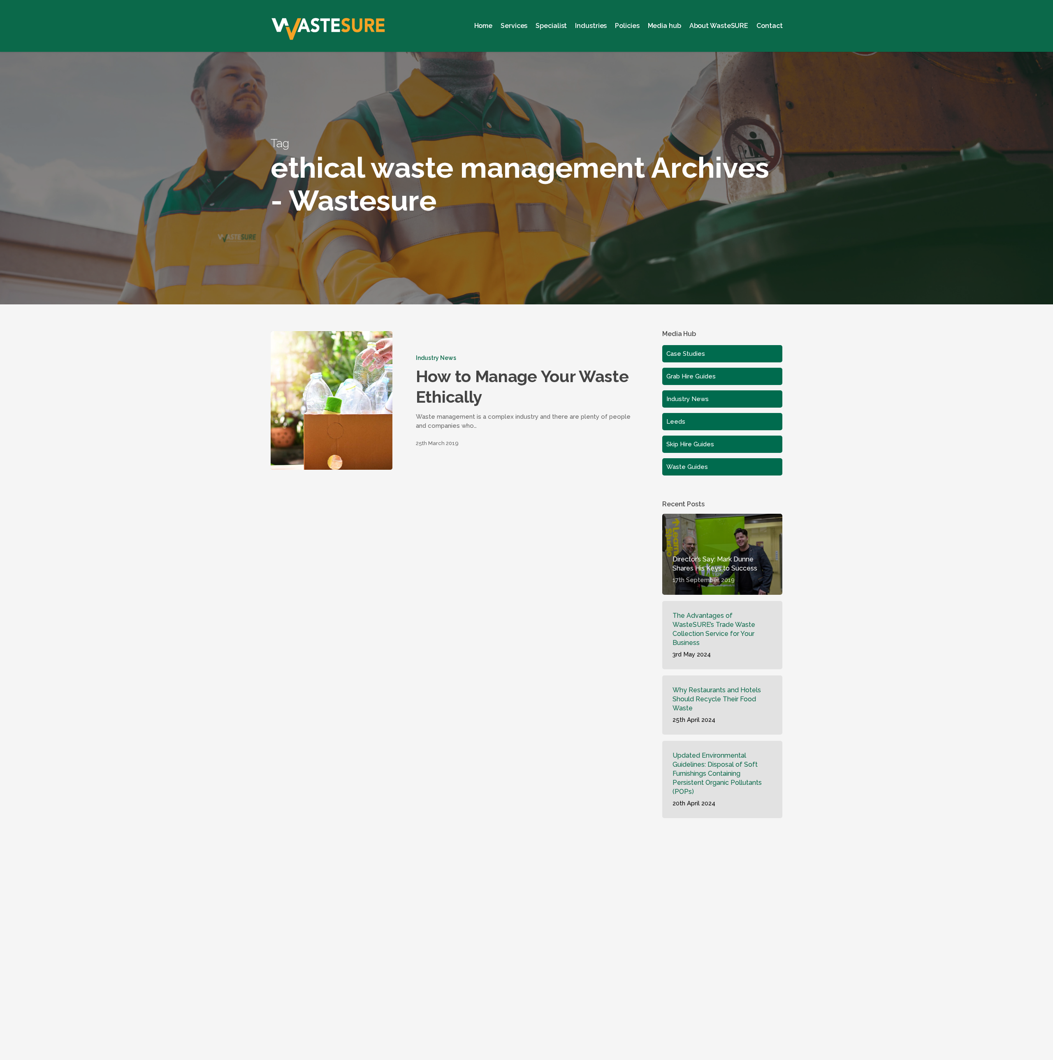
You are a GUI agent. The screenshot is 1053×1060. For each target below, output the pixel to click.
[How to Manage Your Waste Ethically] (331, 400)
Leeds (675, 421)
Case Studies (685, 353)
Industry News (435, 358)
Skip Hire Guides (690, 444)
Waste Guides (687, 467)
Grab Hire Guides (691, 376)
